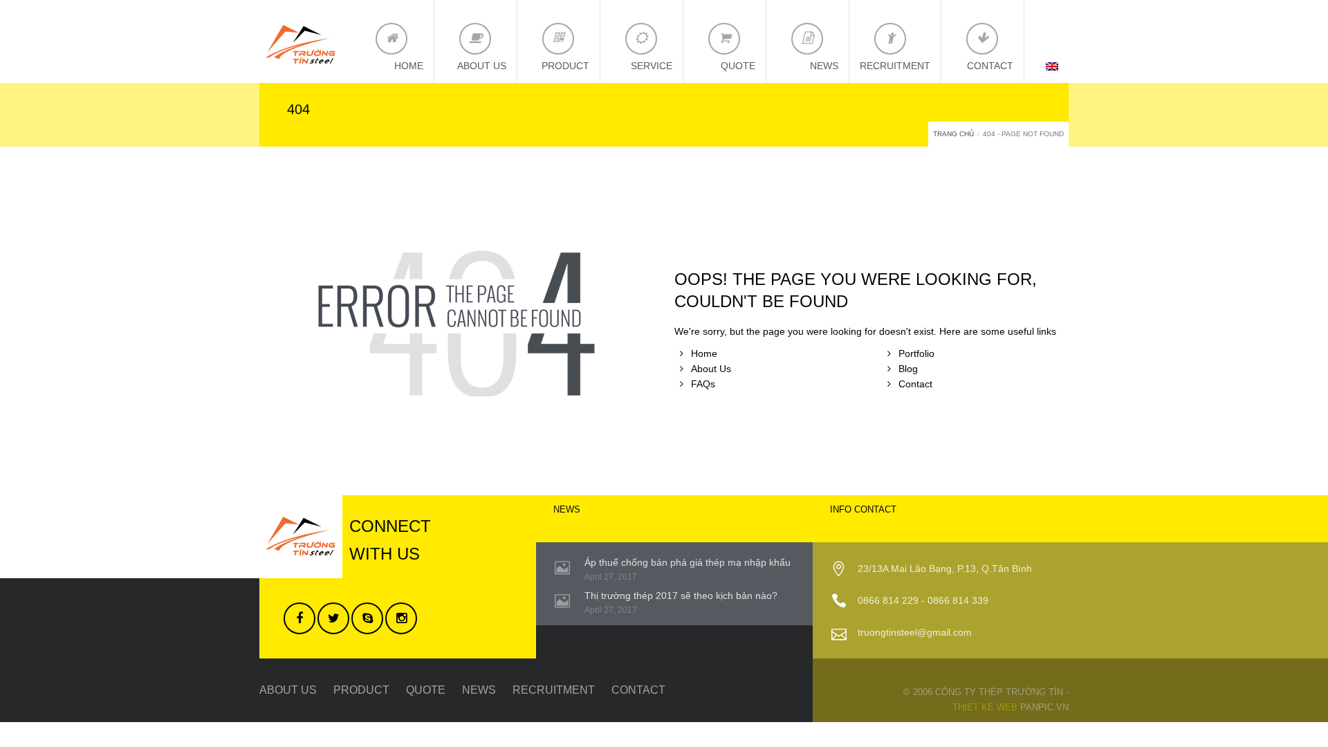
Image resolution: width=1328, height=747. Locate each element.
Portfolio (916, 353)
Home (704, 353)
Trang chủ (953, 134)
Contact (915, 383)
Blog (908, 368)
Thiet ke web (984, 707)
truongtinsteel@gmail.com (915, 632)
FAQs (703, 383)
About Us (711, 368)
